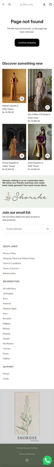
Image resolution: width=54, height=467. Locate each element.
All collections (9, 288)
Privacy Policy (9, 253)
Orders (6, 373)
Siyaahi (6, 338)
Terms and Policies (27, 454)
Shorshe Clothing (30, 448)
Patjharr (6, 358)
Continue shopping (27, 42)
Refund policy (9, 273)
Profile (6, 378)
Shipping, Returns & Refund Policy (19, 258)
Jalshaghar (8, 293)
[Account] (44, 4)
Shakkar (7, 333)
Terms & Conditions (12, 263)
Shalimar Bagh (9, 308)
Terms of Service (11, 268)
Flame (5, 353)
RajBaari (7, 323)
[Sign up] (47, 229)
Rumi (5, 298)
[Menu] (3, 4)
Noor (5, 313)
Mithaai (6, 328)
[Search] (9, 4)
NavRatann (8, 343)
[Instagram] (27, 460)
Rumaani (7, 318)
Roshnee (7, 303)
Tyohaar (7, 348)
